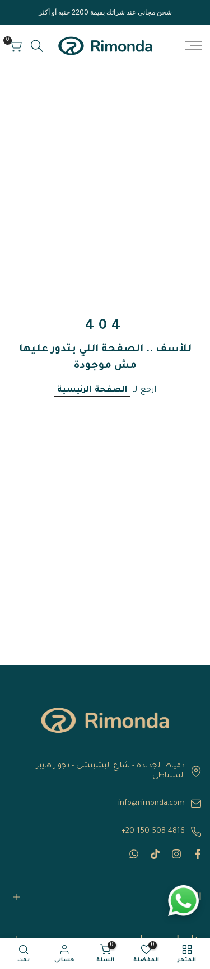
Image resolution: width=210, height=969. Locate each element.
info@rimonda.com (151, 803)
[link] (105, 720)
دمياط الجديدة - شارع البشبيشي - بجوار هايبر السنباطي (110, 771)
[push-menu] (193, 46)
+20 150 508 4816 (153, 831)
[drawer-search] (37, 46)
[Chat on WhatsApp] (183, 900)
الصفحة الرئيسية (92, 390)
